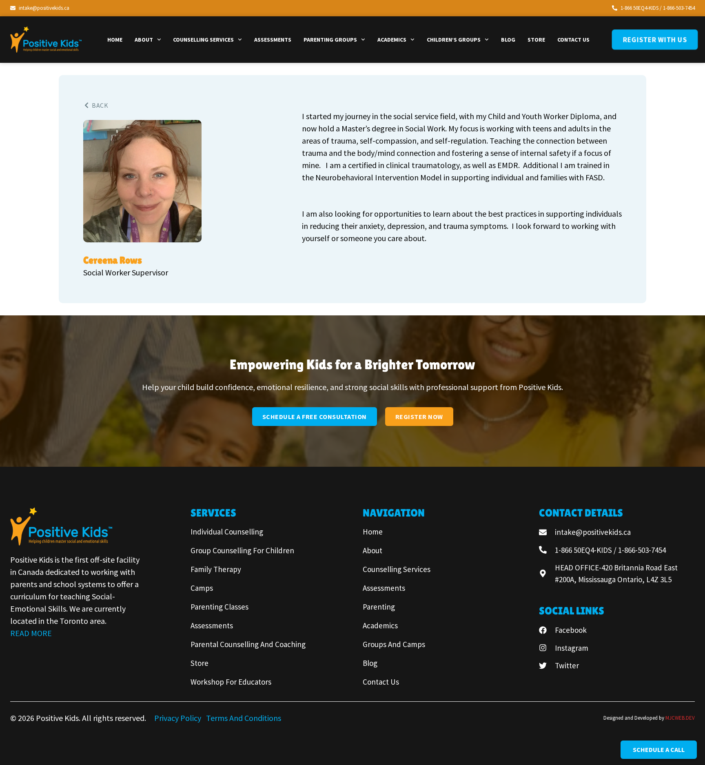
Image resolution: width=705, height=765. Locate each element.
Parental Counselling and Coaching (248, 644)
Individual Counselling (227, 532)
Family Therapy (216, 569)
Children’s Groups (454, 39)
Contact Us (573, 39)
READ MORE (31, 633)
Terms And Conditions (243, 718)
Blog (508, 39)
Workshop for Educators (231, 682)
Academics (391, 39)
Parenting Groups (330, 39)
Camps (202, 588)
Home (114, 39)
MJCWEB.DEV (680, 717)
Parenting (379, 607)
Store (536, 39)
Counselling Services (203, 39)
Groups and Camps (394, 644)
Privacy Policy (178, 718)
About (144, 39)
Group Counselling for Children (242, 550)
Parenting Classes (219, 607)
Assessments (272, 39)
